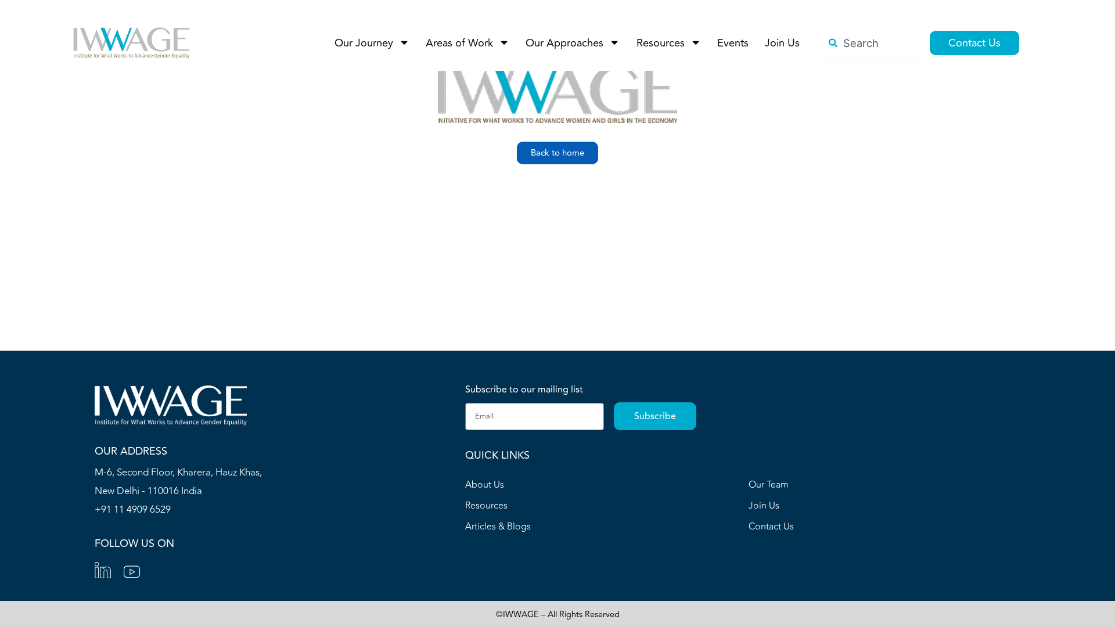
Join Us (782, 43)
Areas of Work (459, 43)
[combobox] (868, 43)
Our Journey (363, 43)
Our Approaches (564, 43)
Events (733, 43)
